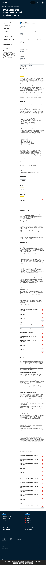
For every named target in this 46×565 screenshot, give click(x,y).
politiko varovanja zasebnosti (36, 561)
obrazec (25, 216)
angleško (35, 97)
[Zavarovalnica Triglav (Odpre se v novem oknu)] (19, 539)
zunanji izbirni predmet (29, 215)
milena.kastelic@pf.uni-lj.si (28, 218)
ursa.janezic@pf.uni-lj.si (9, 46)
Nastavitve (15, 563)
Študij (5, 6)
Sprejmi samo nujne (29, 563)
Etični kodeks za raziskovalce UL (27, 369)
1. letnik (23, 180)
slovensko (31, 97)
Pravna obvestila (4, 550)
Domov (3, 6)
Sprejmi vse (21, 563)
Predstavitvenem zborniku (34, 90)
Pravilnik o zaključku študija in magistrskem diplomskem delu (31, 368)
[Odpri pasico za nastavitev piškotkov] (2, 559)
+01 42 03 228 (7, 48)
